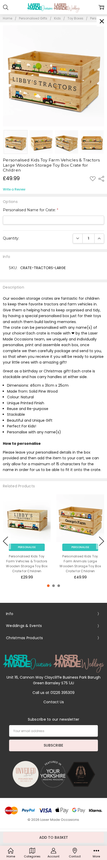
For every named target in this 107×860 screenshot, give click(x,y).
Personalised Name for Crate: (30, 210)
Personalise (30, 547)
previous (5, 541)
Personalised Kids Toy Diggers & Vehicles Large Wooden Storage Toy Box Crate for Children (30, 564)
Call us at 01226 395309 (53, 692)
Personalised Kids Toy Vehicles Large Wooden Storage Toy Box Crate (83, 561)
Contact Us (53, 702)
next (101, 541)
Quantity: (11, 238)
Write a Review (14, 189)
